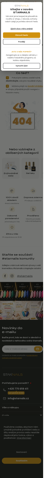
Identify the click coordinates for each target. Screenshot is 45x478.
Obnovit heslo (21, 35)
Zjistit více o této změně (21, 28)
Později (21, 41)
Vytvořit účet (22, 66)
